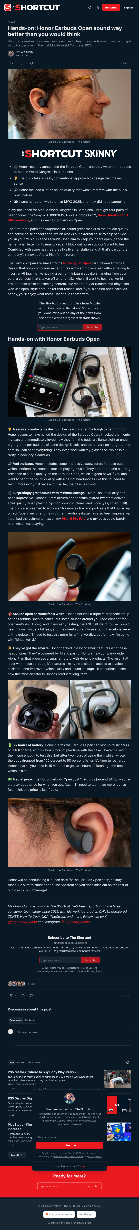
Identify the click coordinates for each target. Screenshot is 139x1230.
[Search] (89, 7)
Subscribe (111, 7)
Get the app (86, 1214)
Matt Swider (29, 1084)
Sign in (128, 7)
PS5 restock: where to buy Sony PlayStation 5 (43, 1072)
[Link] (3, 339)
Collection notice (91, 1205)
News (11, 22)
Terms (76, 1205)
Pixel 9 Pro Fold (74, 519)
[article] (69, 1080)
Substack (53, 1222)
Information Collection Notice (68, 1156)
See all (15, 1155)
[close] (102, 1094)
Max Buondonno (24, 52)
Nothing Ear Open (77, 263)
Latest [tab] (20, 1062)
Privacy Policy (95, 1156)
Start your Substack (60, 1214)
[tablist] (22, 1020)
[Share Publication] (97, 7)
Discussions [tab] (33, 1062)
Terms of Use (85, 1153)
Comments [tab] (16, 1020)
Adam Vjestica (30, 1110)
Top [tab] (12, 1062)
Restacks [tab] (30, 1020)
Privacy (67, 1205)
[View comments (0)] (23, 63)
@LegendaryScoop (22, 922)
